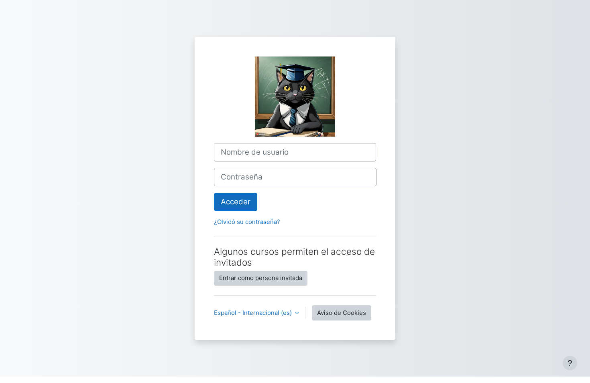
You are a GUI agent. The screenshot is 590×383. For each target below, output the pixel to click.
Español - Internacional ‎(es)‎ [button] (253, 312)
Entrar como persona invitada (260, 278)
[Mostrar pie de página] (570, 363)
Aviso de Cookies (341, 312)
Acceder (235, 201)
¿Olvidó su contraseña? (247, 222)
